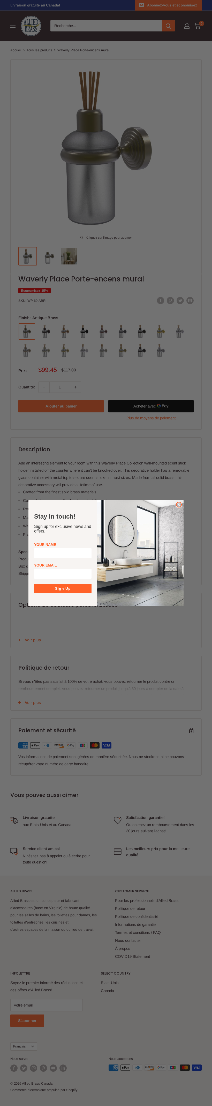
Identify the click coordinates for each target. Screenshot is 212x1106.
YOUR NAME (45, 545)
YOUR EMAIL (45, 565)
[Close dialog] (178, 504)
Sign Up (63, 588)
